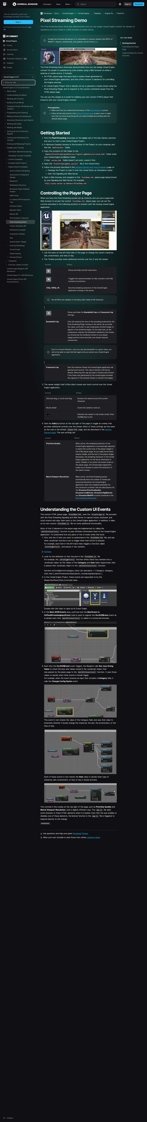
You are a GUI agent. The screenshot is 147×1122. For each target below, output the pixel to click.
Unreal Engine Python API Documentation (16, 280)
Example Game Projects (17, 163)
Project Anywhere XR (18, 226)
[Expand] (5, 91)
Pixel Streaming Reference (86, 498)
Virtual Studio (15, 249)
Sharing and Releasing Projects (19, 144)
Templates (12, 261)
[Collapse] (5, 148)
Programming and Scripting (17, 113)
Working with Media (14, 127)
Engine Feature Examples (18, 167)
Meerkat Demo (15, 210)
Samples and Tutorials (15, 148)
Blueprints (13, 181)
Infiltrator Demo (16, 206)
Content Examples (15, 159)
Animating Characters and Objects (20, 120)
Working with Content (15, 99)
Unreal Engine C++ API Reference (20, 275)
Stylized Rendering (17, 246)
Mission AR (14, 214)
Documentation (57, 13)
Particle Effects (16, 257)
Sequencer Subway (17, 234)
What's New (11, 91)
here (96, 42)
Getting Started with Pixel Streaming (91, 167)
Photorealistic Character (19, 218)
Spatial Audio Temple (18, 242)
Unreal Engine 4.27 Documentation (16, 88)
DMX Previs (14, 196)
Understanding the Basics (17, 95)
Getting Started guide (84, 113)
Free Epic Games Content (18, 265)
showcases (45, 823)
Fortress (47, 551)
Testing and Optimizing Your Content (18, 139)
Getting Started (129, 43)
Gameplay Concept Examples (19, 156)
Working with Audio (14, 124)
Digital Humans (15, 253)
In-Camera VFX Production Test (20, 201)
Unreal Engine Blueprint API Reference (17, 270)
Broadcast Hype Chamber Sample (20, 190)
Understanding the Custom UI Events (132, 54)
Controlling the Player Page (130, 48)
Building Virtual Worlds (15, 103)
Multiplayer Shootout (18, 185)
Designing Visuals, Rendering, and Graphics (20, 107)
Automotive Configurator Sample (19, 176)
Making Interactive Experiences (19, 116)
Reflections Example (17, 230)
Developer (48, 13)
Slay (11, 238)
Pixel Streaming (96, 110)
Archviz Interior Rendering (20, 171)
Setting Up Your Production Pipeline (17, 132)
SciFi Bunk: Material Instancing (19, 152)
